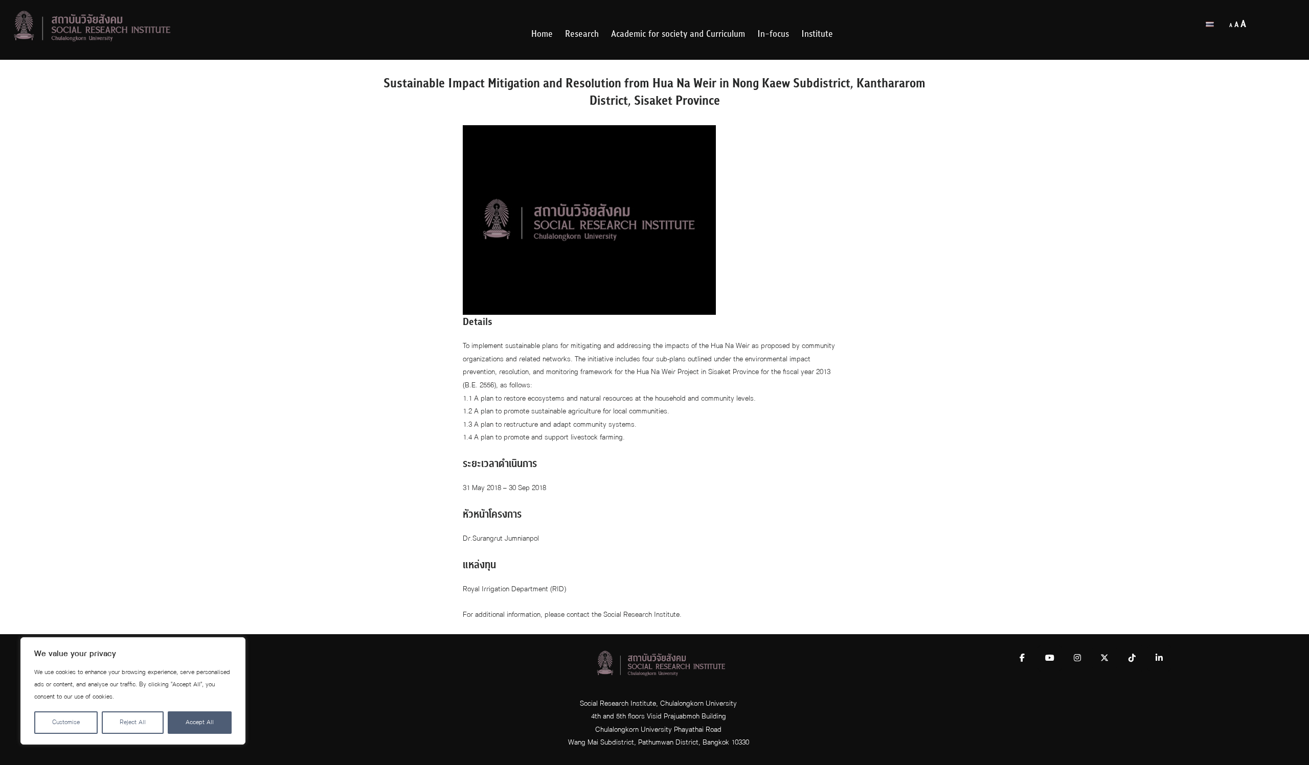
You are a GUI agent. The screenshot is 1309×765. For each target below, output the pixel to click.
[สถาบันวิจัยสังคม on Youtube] (1049, 658)
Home (542, 34)
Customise (66, 722)
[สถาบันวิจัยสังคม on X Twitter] (1104, 658)
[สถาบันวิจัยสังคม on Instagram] (1077, 658)
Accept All (200, 722)
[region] (132, 691)
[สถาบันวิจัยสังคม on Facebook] (1022, 658)
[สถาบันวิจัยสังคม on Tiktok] (1132, 658)
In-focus (773, 34)
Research (582, 34)
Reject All (133, 722)
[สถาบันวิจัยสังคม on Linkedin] (1159, 658)
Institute (817, 34)
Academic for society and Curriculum (678, 34)
